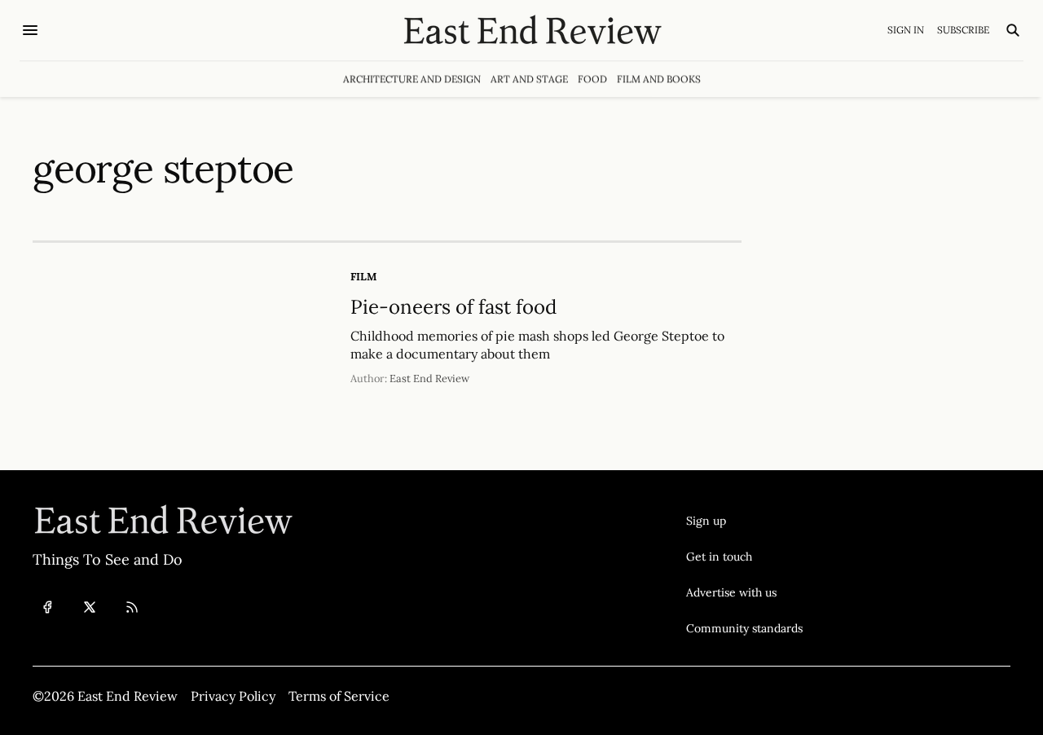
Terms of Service (338, 696)
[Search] (1012, 30)
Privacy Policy (233, 696)
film (363, 277)
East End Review (429, 378)
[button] (744, 521)
